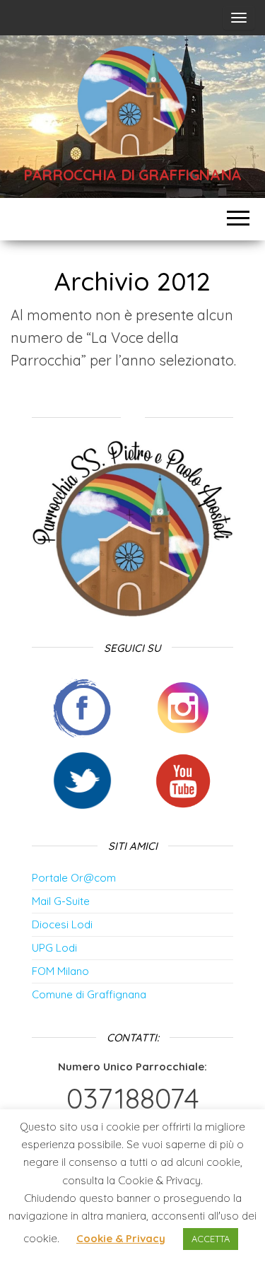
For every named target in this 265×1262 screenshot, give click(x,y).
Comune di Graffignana (89, 994)
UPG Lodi (54, 947)
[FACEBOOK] (82, 706)
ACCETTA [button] (211, 1238)
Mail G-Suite (61, 901)
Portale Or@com (74, 877)
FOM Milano (60, 971)
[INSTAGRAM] (183, 706)
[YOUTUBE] (183, 779)
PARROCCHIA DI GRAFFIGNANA (132, 174)
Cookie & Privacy (120, 1238)
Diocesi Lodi (62, 924)
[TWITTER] (82, 779)
